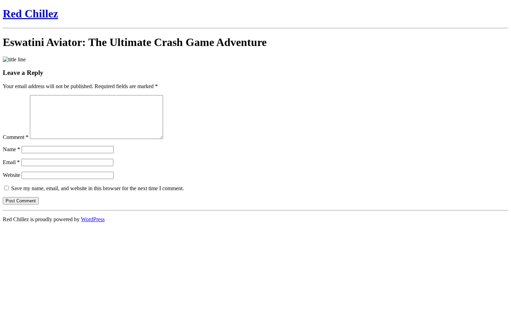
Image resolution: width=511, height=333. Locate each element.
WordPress (93, 219)
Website (11, 175)
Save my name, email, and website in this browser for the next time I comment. (97, 188)
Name (11, 149)
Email (11, 162)
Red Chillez (30, 13)
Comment (16, 137)
